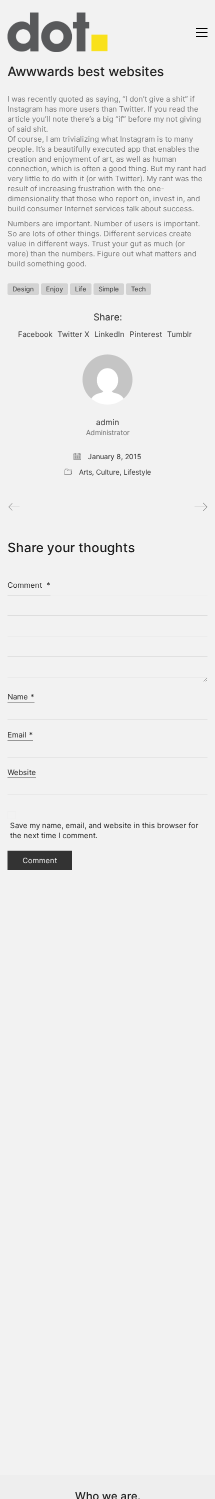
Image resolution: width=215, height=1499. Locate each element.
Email (20, 734)
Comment (29, 585)
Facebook (35, 334)
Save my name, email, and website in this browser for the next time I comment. (104, 830)
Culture (108, 472)
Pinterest (146, 334)
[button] (202, 33)
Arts (85, 472)
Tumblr (179, 334)
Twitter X (74, 334)
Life (80, 289)
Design (23, 289)
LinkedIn (109, 334)
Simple (108, 289)
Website (22, 772)
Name (21, 696)
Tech (138, 289)
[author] (107, 379)
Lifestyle (137, 472)
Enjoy (54, 289)
